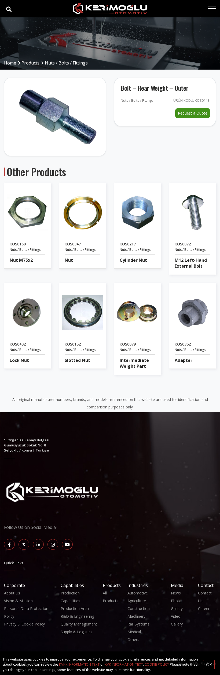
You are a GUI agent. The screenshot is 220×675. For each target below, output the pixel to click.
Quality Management (79, 624)
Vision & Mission (18, 600)
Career (204, 608)
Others (133, 639)
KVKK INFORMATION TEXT (79, 664)
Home (10, 63)
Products (30, 63)
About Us (12, 593)
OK (209, 664)
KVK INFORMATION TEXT (124, 664)
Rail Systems (138, 624)
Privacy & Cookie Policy (24, 624)
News (176, 593)
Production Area (75, 608)
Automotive (137, 593)
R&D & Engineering (77, 616)
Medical (134, 631)
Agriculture (136, 600)
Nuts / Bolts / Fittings (66, 63)
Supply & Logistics (76, 631)
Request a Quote (192, 113)
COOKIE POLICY (157, 664)
